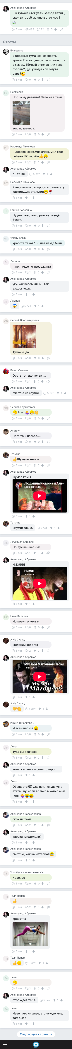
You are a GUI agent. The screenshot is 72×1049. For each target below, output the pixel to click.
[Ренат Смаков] (6, 371)
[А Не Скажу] (6, 641)
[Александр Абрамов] (6, 9)
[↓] (55, 29)
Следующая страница (36, 1034)
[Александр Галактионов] (6, 815)
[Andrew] (6, 432)
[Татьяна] (6, 455)
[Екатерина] (6, 52)
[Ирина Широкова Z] (6, 724)
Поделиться (61, 29)
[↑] (48, 29)
